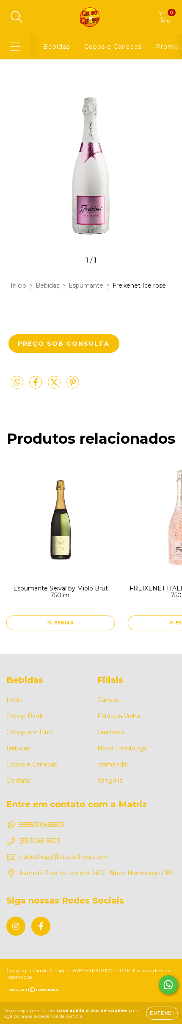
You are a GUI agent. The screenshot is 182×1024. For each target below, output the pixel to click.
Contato (18, 780)
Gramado (110, 732)
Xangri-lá (110, 780)
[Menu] (15, 46)
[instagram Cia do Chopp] (15, 926)
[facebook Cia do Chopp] (40, 926)
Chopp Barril (24, 716)
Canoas (108, 700)
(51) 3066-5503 (39, 841)
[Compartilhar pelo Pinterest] (72, 385)
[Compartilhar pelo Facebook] (36, 385)
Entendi (162, 1013)
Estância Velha (118, 716)
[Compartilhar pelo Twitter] (55, 385)
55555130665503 (41, 824)
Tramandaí (112, 764)
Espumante (86, 285)
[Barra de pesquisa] (16, 17)
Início (18, 285)
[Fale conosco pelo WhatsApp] (168, 984)
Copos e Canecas (112, 46)
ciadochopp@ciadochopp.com (64, 857)
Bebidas (56, 46)
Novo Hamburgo (122, 748)
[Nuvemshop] (32, 991)
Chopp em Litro (29, 732)
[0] (164, 19)
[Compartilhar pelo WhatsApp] (17, 382)
